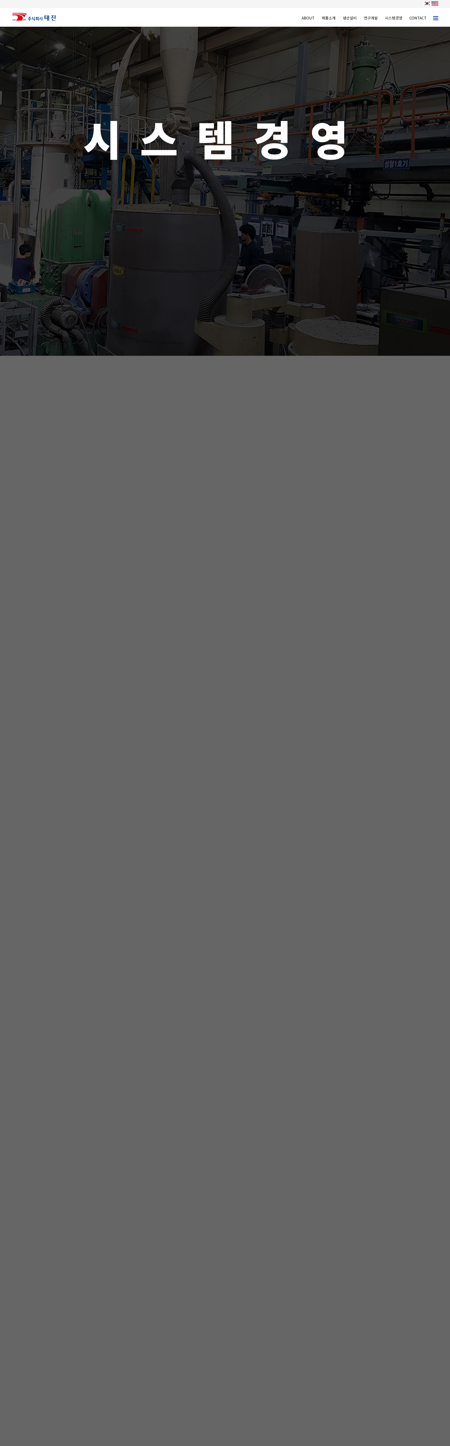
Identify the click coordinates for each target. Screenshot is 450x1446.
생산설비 (350, 18)
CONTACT (418, 18)
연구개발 (371, 18)
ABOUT (308, 18)
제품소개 (329, 18)
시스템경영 (393, 18)
